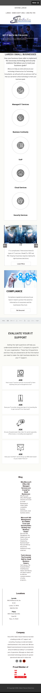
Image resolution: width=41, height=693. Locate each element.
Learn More (20, 264)
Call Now (6, 43)
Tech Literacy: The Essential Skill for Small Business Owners (26, 559)
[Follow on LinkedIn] (20, 661)
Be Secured (20, 310)
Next (35, 246)
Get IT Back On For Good (14, 35)
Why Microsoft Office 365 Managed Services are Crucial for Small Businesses (26, 488)
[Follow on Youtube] (24, 661)
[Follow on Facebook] (16, 661)
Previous (6, 246)
